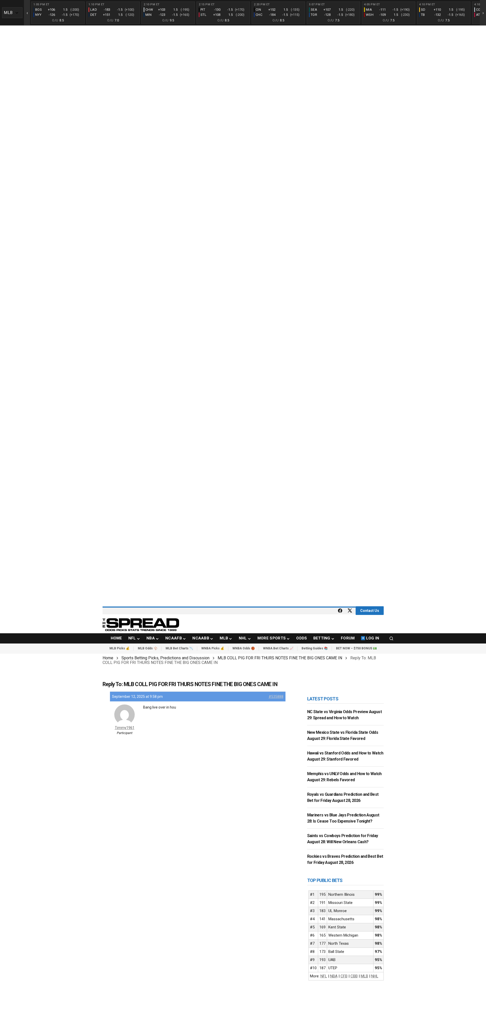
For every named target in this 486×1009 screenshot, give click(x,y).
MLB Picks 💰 (119, 648)
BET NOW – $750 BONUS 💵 (356, 648)
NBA (334, 976)
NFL (323, 976)
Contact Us (369, 611)
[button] (391, 638)
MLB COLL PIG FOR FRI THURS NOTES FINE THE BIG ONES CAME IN (280, 657)
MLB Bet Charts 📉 (179, 648)
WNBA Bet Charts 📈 (278, 648)
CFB (344, 976)
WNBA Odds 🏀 (243, 648)
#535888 (276, 697)
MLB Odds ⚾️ (147, 648)
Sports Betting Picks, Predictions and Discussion (165, 657)
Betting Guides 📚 (315, 648)
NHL (374, 976)
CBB (354, 976)
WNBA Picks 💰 (212, 648)
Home (108, 657)
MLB (364, 976)
